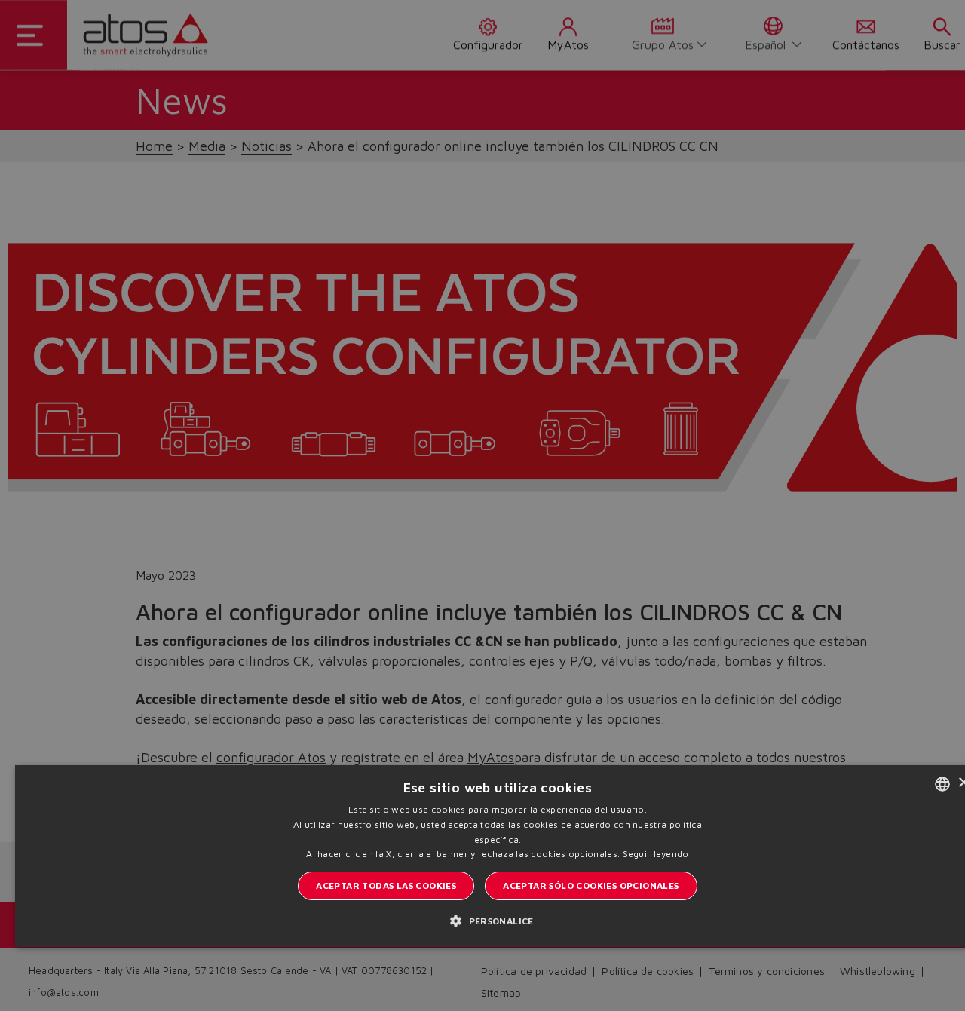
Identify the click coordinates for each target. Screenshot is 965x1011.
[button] (497, 920)
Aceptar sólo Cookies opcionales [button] (591, 885)
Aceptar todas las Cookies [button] (386, 885)
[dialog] (482, 505)
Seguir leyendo (656, 853)
